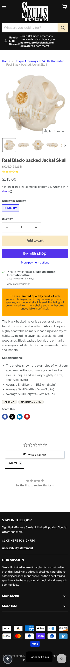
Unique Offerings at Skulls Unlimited (40, 61)
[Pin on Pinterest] (27, 417)
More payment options (35, 262)
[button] (9, 145)
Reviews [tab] (12, 462)
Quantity (7, 218)
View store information (18, 284)
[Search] (63, 27)
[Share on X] (12, 417)
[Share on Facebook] (5, 417)
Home (6, 61)
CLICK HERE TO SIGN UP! (18, 540)
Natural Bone (31, 401)
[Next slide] (65, 145)
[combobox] (30, 27)
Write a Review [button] (36, 454)
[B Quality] (11, 212)
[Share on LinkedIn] (20, 417)
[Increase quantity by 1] (36, 227)
